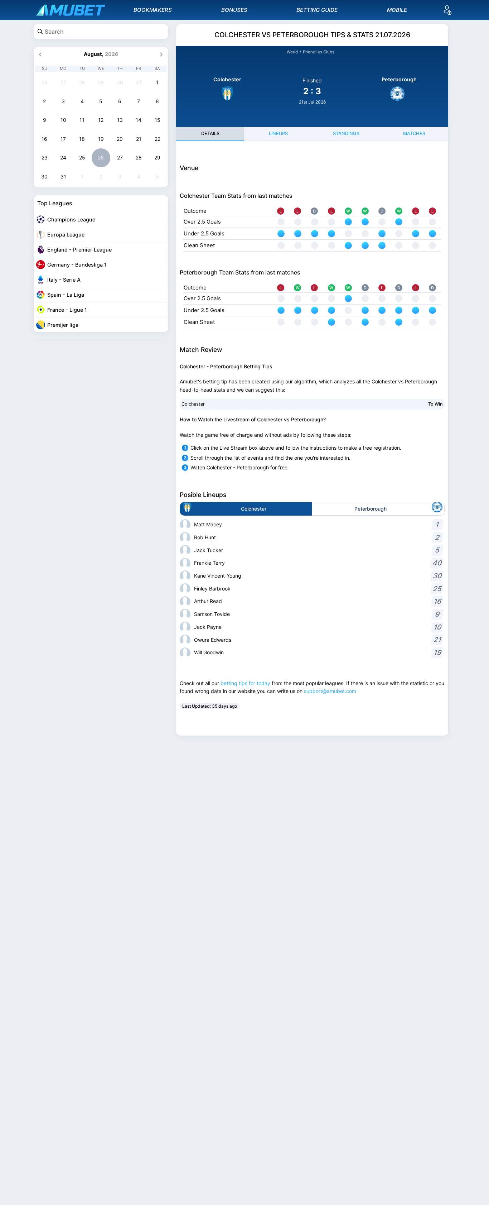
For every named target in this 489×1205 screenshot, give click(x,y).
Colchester (193, 404)
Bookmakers (153, 9)
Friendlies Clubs (318, 51)
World (292, 51)
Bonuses (234, 9)
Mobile (397, 9)
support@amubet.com (330, 691)
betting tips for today (245, 683)
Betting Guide (317, 9)
